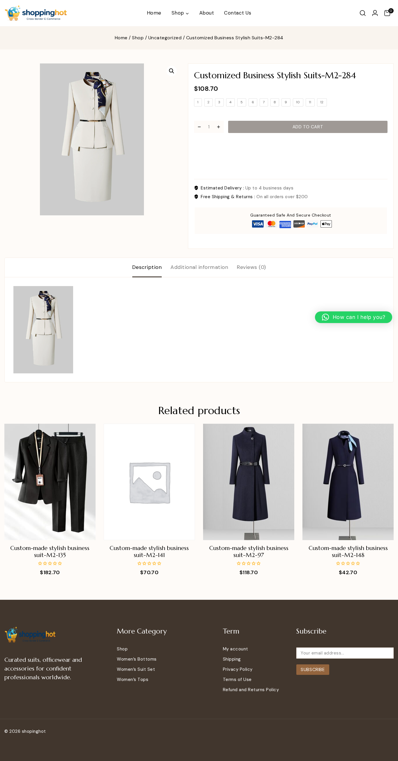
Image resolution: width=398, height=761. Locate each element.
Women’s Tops (132, 679)
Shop (122, 649)
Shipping (232, 659)
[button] (171, 71)
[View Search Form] (363, 13)
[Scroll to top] (384, 730)
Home (154, 13)
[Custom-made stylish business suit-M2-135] (50, 482)
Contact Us (237, 13)
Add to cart (308, 127)
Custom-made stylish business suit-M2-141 (149, 551)
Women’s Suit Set (136, 669)
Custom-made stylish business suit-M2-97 (248, 551)
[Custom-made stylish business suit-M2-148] (348, 482)
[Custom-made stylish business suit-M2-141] (149, 482)
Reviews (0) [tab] (251, 267)
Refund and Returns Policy (251, 690)
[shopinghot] (36, 13)
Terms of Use (237, 679)
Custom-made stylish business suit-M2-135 (49, 551)
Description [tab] (147, 267)
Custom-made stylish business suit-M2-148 (348, 551)
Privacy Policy (238, 669)
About (206, 13)
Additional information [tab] (199, 267)
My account (235, 649)
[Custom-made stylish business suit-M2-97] (248, 482)
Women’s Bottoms (137, 659)
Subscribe (313, 670)
